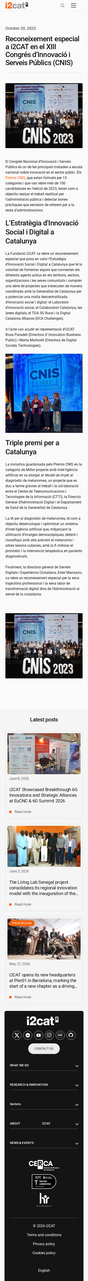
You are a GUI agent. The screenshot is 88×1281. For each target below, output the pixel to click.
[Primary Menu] (73, 5)
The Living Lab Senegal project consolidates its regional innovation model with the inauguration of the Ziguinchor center (43, 890)
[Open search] (62, 5)
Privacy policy (44, 1244)
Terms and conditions (44, 1235)
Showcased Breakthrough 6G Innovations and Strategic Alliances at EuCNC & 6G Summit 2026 (43, 795)
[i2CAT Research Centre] (16, 5)
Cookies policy (44, 1253)
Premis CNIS (15, 178)
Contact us (44, 1048)
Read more (23, 812)
